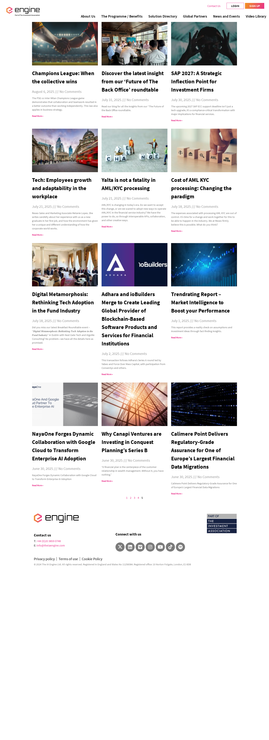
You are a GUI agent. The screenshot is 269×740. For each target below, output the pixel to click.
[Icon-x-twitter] (120, 547)
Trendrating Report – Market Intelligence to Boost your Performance (200, 302)
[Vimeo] (140, 547)
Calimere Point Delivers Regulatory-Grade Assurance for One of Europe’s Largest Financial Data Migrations (203, 450)
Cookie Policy (92, 559)
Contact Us (214, 6)
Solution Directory (162, 16)
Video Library (256, 16)
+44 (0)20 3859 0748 (49, 541)
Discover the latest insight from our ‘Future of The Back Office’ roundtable (133, 81)
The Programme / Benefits (122, 16)
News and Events (226, 16)
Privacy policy (44, 559)
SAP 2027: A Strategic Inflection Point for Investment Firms (196, 81)
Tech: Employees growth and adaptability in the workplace (61, 188)
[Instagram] (150, 547)
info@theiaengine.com (51, 545)
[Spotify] (180, 547)
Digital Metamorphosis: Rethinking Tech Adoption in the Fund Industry (63, 302)
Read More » (37, 116)
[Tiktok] (170, 547)
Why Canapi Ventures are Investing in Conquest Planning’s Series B (132, 442)
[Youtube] (160, 547)
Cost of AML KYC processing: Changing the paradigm (201, 188)
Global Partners (195, 16)
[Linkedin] (130, 547)
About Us (88, 16)
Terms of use (68, 559)
